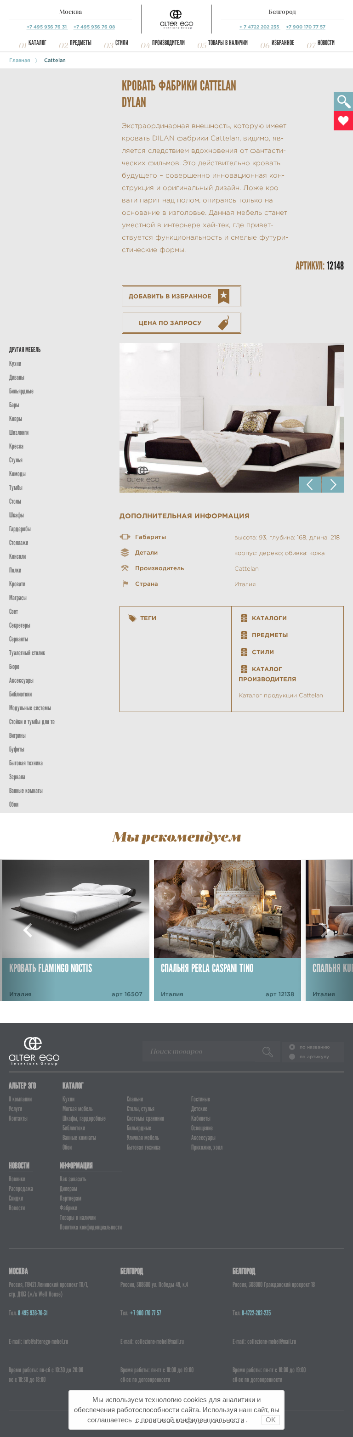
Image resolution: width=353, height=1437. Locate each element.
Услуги (15, 1109)
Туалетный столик (27, 653)
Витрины (17, 735)
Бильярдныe (21, 391)
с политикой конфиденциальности (190, 1420)
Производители (168, 43)
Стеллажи (18, 543)
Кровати (17, 584)
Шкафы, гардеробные (84, 1118)
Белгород (282, 12)
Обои (13, 804)
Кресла (16, 446)
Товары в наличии (228, 43)
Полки (15, 570)
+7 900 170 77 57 (305, 26)
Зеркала (17, 777)
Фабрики (68, 1208)
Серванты (18, 639)
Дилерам (68, 1188)
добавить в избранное (170, 296)
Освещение (202, 1128)
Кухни (15, 363)
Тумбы (16, 487)
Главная (19, 60)
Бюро (14, 666)
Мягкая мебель (78, 1109)
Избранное (283, 43)
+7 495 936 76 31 (47, 26)
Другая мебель (24, 350)
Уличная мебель (143, 1138)
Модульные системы (30, 708)
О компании (20, 1099)
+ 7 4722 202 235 (259, 26)
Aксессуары (21, 680)
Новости (326, 43)
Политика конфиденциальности (91, 1227)
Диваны (16, 377)
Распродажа (21, 1188)
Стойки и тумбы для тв (32, 722)
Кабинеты (201, 1118)
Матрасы (18, 598)
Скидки (16, 1198)
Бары (14, 405)
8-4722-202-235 (256, 1313)
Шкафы (16, 515)
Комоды (17, 474)
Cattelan (55, 60)
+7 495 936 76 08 (94, 26)
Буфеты (16, 749)
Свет (13, 611)
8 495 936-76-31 (32, 1313)
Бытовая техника (26, 763)
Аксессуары (203, 1138)
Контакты (18, 1118)
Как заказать (73, 1179)
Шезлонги (18, 432)
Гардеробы (20, 529)
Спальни (135, 1099)
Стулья (16, 460)
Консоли (17, 556)
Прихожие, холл (206, 1147)
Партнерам (70, 1198)
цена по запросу (170, 323)
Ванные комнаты (26, 790)
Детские (199, 1109)
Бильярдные (139, 1128)
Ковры (15, 419)
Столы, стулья (140, 1109)
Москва (70, 12)
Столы (15, 501)
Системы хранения (145, 1118)
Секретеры (19, 625)
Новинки (17, 1179)
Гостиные (200, 1099)
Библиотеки (20, 694)
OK (271, 1420)
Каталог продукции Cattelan (281, 695)
